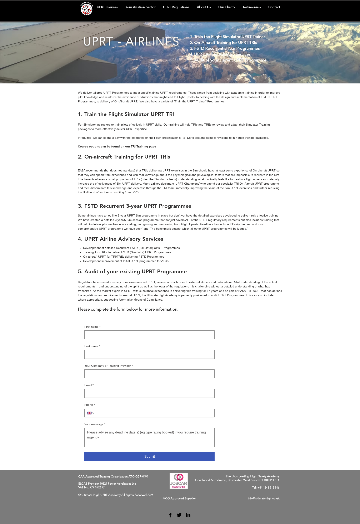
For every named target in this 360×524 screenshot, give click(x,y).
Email (89, 385)
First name (92, 326)
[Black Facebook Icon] (170, 515)
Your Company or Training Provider (108, 365)
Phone (89, 404)
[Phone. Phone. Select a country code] (91, 413)
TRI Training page (143, 146)
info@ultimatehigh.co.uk (263, 498)
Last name (92, 346)
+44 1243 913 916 (268, 487)
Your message (94, 424)
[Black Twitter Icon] (179, 515)
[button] (140, 7)
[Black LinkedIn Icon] (188, 515)
